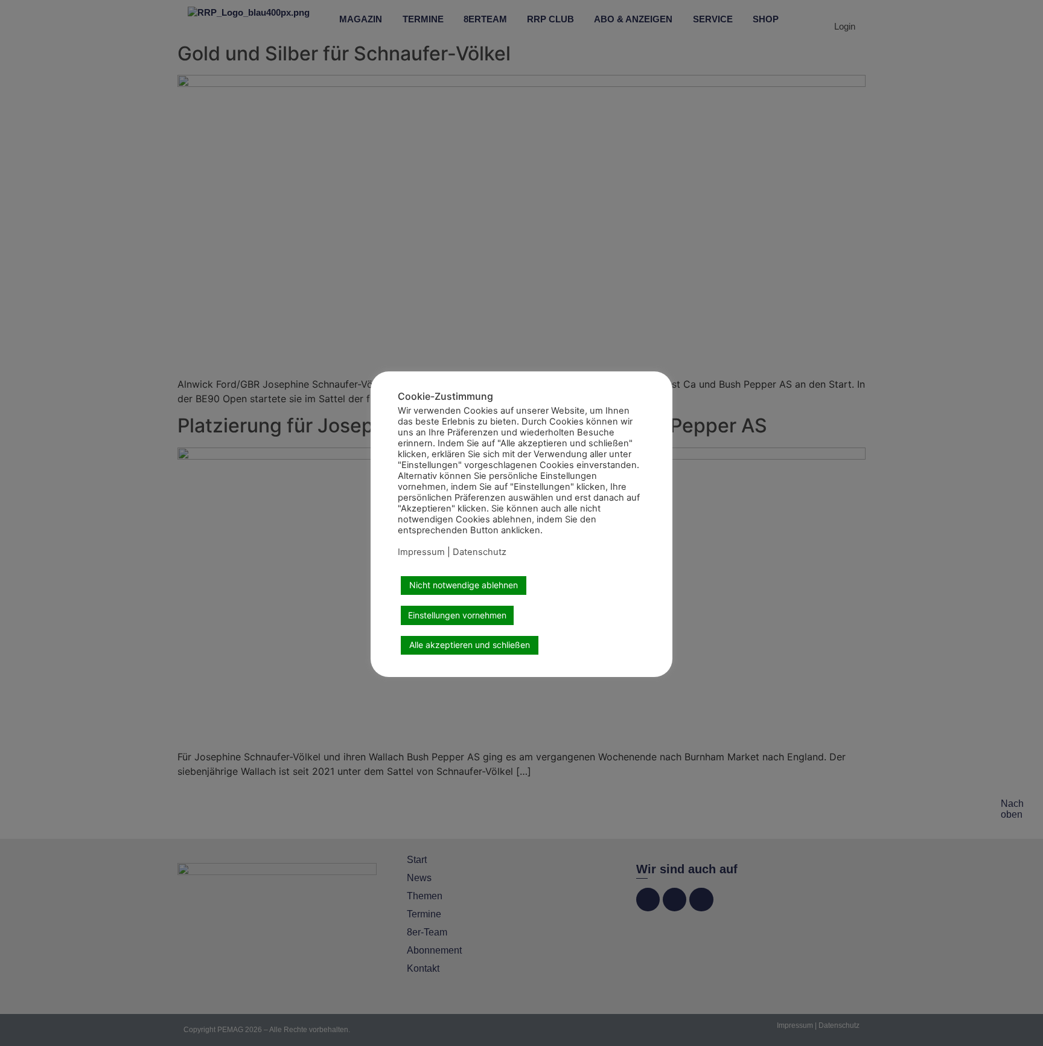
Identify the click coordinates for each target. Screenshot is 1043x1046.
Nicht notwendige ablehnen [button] (463, 585)
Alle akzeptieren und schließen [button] (469, 645)
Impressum (421, 552)
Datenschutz (479, 552)
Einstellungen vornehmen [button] (457, 615)
